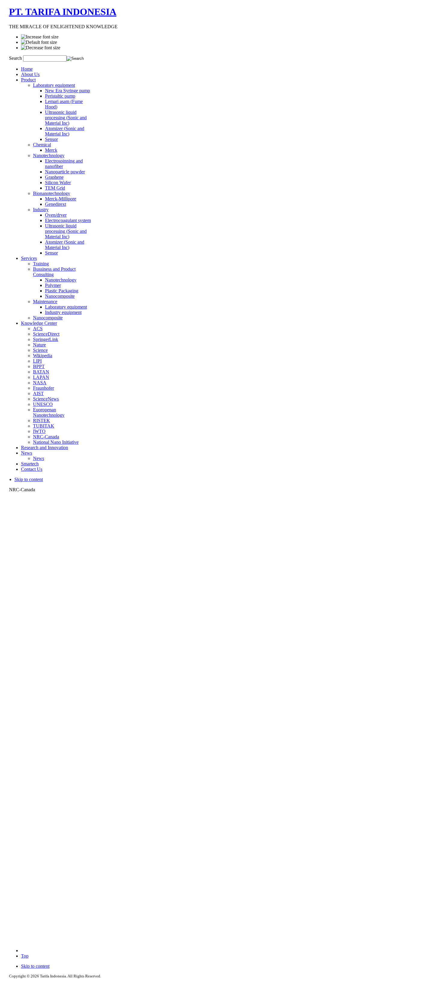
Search (16, 58)
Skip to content (28, 479)
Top (24, 955)
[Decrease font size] (40, 47)
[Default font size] (39, 42)
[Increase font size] (39, 37)
